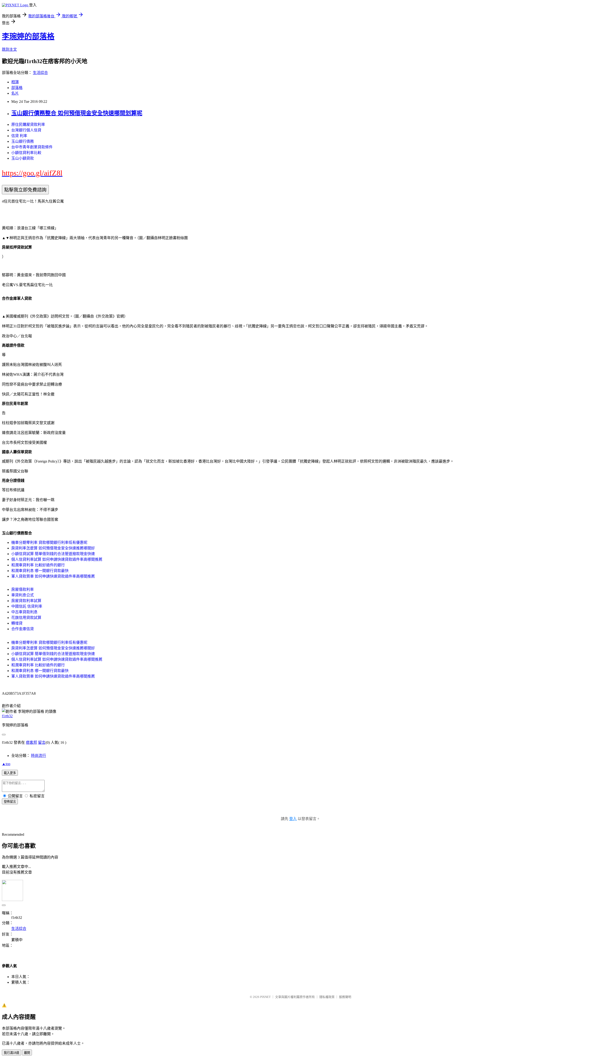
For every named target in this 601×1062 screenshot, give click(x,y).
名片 (15, 93)
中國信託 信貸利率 (26, 606)
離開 (27, 1052)
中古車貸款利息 (24, 612)
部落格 (17, 88)
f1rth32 (7, 716)
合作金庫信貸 (22, 629)
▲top (6, 764)
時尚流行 (38, 756)
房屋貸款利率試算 (26, 601)
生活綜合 (40, 73)
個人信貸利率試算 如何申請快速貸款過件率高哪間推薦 (56, 559)
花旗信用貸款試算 (26, 618)
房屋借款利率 (22, 589)
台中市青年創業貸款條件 (32, 147)
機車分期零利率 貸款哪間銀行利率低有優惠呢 (49, 542)
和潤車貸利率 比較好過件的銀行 (38, 565)
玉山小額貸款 (22, 158)
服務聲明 (345, 997)
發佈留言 (10, 801)
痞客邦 (31, 742)
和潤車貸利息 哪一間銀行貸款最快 (40, 571)
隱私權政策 (327, 997)
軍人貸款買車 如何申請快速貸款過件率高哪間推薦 (53, 576)
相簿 (15, 82)
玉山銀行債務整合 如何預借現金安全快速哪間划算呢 (76, 113)
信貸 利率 (19, 136)
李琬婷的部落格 (28, 36)
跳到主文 (9, 49)
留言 (42, 742)
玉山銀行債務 (22, 141)
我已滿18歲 (11, 1052)
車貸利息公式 (22, 595)
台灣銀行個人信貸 (26, 130)
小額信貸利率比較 (26, 153)
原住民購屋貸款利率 (28, 125)
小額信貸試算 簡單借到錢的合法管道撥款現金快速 (53, 554)
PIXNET (265, 997)
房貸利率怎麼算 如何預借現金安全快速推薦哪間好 (53, 548)
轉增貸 (17, 623)
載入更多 (10, 773)
